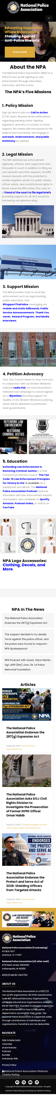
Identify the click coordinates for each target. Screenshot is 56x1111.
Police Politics (18, 828)
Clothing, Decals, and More (24, 567)
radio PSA (19, 387)
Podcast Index (24, 503)
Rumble (6, 1055)
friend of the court (16, 192)
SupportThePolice (14, 749)
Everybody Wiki (10, 1058)
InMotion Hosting (44, 1090)
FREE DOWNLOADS (11, 1040)
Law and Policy (28, 745)
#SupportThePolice (15, 304)
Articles (28, 684)
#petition (15, 395)
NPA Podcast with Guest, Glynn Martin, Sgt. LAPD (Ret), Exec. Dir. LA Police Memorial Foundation (28, 664)
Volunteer (7, 1044)
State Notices (9, 1047)
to (29, 192)
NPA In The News (28, 609)
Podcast (6, 1051)
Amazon (8, 503)
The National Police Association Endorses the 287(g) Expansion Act (25, 732)
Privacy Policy (9, 1065)
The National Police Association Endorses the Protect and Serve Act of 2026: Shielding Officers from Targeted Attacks (25, 881)
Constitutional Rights (30, 824)
